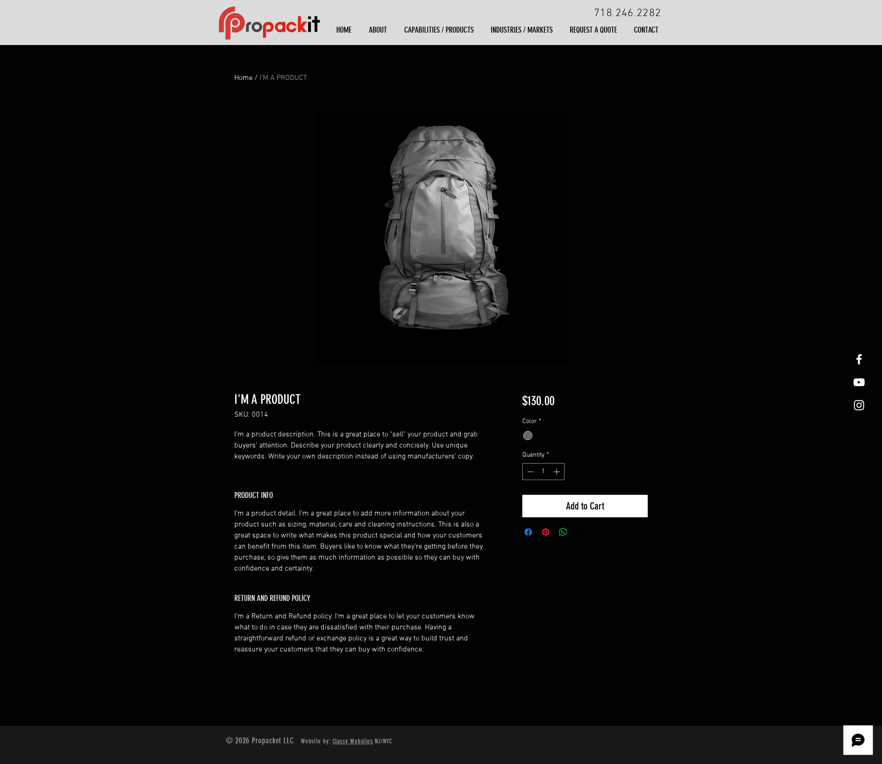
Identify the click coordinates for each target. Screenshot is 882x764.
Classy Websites (353, 741)
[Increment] (557, 472)
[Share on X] (580, 532)
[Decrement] (529, 472)
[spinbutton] (543, 472)
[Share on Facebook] (528, 532)
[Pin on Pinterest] (545, 532)
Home (243, 78)
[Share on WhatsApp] (563, 532)
